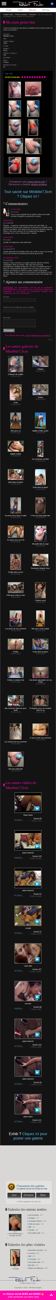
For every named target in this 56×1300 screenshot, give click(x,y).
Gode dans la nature (40, 487)
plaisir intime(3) (28, 1041)
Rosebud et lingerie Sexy (40, 568)
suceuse (28, 1003)
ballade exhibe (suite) (40, 431)
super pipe (28, 966)
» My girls (31, 1265)
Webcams (32, 10)
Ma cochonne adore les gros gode (15, 709)
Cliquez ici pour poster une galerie (30, 1136)
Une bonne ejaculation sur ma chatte (40, 681)
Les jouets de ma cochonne (15, 629)
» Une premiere (33, 1215)
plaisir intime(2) (28, 1079)
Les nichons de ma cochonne (16, 742)
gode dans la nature (15, 482)
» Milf (29, 1227)
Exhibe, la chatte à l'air (15, 680)
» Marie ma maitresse (35, 1268)
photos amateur (39, 184)
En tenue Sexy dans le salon (15, 516)
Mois (43, 1195)
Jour (14, 1195)
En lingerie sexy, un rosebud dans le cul (40, 709)
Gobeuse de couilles (15, 374)
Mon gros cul (16, 431)
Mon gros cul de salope (40, 629)
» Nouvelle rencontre (35, 1250)
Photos (8, 10)
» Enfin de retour (33, 1224)
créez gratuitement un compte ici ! (38, 335)
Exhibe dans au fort (15, 572)
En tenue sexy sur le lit (15, 540)
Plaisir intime (28, 815)
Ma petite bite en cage (40, 544)
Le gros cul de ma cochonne (40, 738)
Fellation (40, 369)
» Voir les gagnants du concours (29, 1201)
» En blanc (31, 1218)
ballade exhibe (15, 454)
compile (28, 928)
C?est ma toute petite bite (40, 516)
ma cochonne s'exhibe (40, 459)
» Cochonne (32, 1259)
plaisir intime (28, 1117)
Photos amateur (21, 14)
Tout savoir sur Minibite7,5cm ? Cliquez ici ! (28, 194)
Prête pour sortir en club (16, 595)
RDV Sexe (46, 10)
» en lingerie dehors (34, 1221)
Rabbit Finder (8, 14)
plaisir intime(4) (28, 890)
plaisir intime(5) (28, 853)
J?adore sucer (40, 600)
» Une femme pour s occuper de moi (15, 1234)
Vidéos (20, 10)
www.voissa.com (36, 181)
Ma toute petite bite (16, 769)
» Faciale (30, 1230)
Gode (16, 402)
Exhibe (40, 397)
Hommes (32, 14)
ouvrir (52, 4)
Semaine (29, 1195)
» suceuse (31, 1253)
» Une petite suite (33, 1233)
